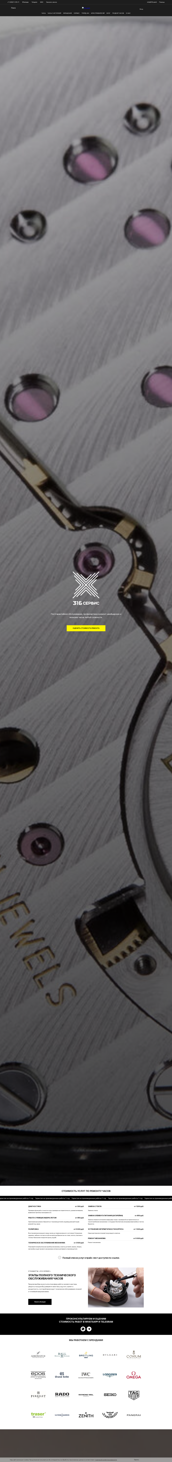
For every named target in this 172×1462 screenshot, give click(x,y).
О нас (128, 13)
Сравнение (145, 7)
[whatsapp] (83, 1329)
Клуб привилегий (98, 13)
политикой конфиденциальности (106, 1460)
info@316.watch (152, 2)
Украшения (67, 13)
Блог (108, 13)
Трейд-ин (85, 13)
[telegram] (89, 1329)
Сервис (77, 13)
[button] (86, 628)
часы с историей (54, 13)
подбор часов (118, 13)
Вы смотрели (149, 7)
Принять (136, 1460)
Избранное (141, 7)
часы (44, 13)
